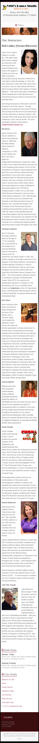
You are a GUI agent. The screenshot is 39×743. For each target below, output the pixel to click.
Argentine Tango (8, 691)
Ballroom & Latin (8, 679)
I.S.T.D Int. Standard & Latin (12, 706)
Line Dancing (6, 695)
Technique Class (8, 702)
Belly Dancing (7, 699)
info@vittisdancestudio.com (12, 125)
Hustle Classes (7, 687)
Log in (20, 738)
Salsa (4, 683)
